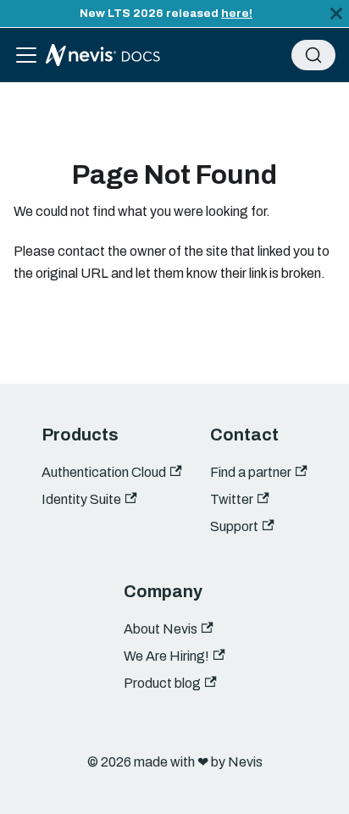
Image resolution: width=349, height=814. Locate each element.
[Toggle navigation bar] (26, 55)
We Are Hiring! (166, 656)
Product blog (162, 683)
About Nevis (160, 629)
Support (234, 526)
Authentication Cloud (104, 472)
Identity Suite (81, 499)
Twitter (231, 499)
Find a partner (250, 472)
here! (236, 13)
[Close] (336, 13)
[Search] (313, 55)
